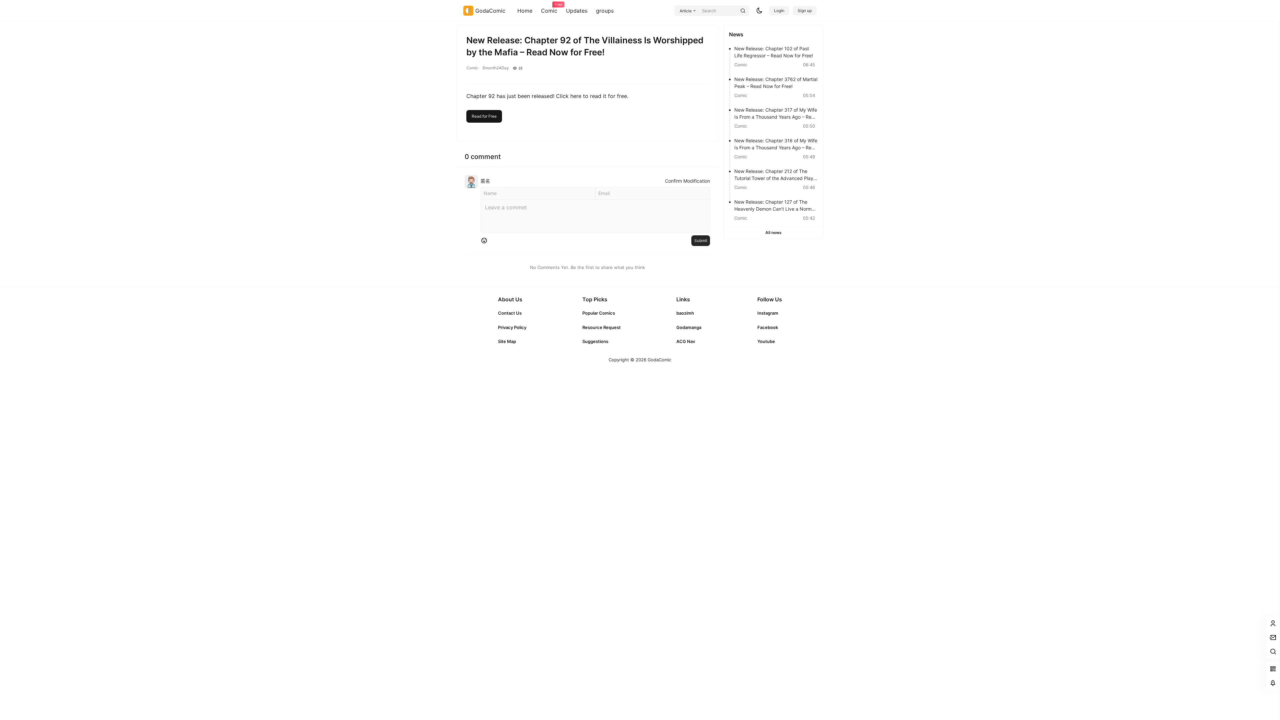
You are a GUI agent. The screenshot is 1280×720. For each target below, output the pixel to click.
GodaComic (658, 359)
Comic (549, 8)
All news (773, 232)
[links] (512, 313)
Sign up (805, 10)
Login (779, 10)
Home (524, 10)
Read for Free (484, 116)
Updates (576, 10)
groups (605, 10)
